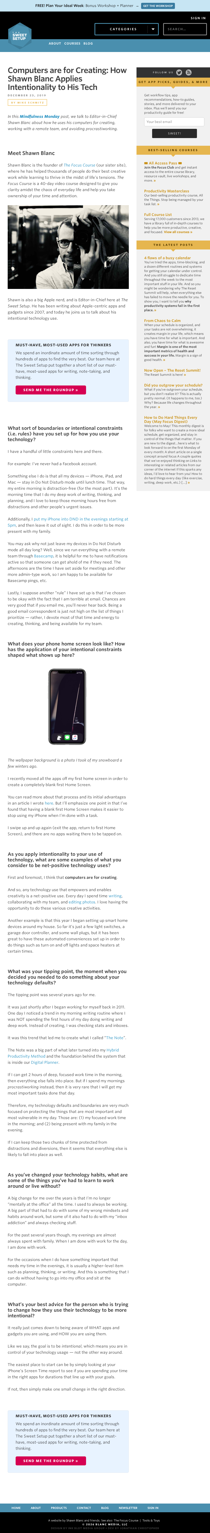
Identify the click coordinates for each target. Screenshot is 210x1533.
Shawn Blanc (74, 1520)
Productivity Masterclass (166, 191)
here (49, 803)
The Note (114, 1038)
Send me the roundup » (50, 390)
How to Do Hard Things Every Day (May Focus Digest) (170, 419)
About (36, 1508)
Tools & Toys (151, 1520)
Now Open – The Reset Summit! (172, 370)
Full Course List (158, 215)
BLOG (88, 43)
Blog (105, 1508)
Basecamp (43, 556)
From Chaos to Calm (162, 321)
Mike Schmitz (30, 102)
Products (59, 1508)
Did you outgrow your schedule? (173, 385)
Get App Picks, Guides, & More (173, 82)
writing (115, 896)
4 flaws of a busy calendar (167, 258)
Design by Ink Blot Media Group (78, 1528)
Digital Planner (44, 1062)
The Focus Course (79, 165)
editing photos (82, 902)
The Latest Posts (173, 245)
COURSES (72, 43)
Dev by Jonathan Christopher (133, 1528)
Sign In (198, 18)
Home (16, 1508)
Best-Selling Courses (173, 150)
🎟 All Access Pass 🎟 (163, 163)
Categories (123, 29)
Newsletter (128, 1508)
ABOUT (55, 43)
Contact (84, 1508)
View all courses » (178, 232)
